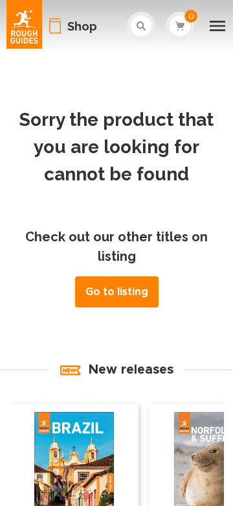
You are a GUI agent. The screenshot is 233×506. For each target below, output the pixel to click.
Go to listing (116, 292)
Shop (82, 26)
